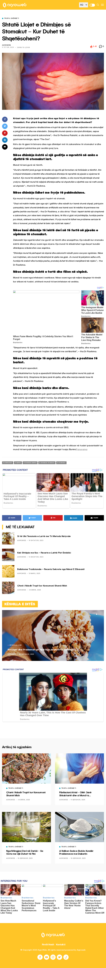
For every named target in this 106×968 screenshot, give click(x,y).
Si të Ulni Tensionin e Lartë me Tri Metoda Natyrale (44, 536)
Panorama (81, 449)
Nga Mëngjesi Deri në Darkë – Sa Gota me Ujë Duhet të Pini (24, 852)
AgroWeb (6, 45)
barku (18, 462)
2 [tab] (98, 614)
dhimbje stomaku (48, 462)
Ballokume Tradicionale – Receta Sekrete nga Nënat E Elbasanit (51, 569)
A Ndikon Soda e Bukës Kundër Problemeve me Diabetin (76, 852)
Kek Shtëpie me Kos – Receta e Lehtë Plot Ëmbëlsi (44, 553)
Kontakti (61, 944)
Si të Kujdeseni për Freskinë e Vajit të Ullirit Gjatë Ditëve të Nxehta (66, 650)
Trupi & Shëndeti (11, 18)
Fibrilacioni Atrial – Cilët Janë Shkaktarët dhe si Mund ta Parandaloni (75, 794)
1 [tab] (96, 614)
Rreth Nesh (48, 944)
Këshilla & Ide (36, 645)
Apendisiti (8, 462)
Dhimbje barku (31, 462)
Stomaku (62, 462)
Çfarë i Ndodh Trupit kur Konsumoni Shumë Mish (42, 586)
